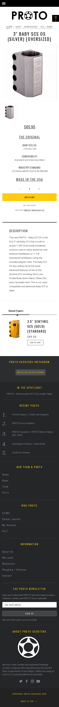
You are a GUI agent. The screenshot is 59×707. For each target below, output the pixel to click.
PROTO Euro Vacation (23, 423)
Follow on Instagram (32, 372)
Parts (5, 492)
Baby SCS (27, 210)
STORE (6, 513)
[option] (29, 73)
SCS (42, 27)
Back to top (28, 701)
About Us (7, 551)
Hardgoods (31, 27)
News (5, 480)
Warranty (8, 557)
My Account (9, 525)
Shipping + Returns (14, 569)
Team (5, 486)
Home (9, 27)
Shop (18, 27)
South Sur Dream (21, 452)
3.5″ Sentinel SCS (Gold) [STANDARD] (38, 326)
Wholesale (8, 563)
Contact (7, 575)
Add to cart (30, 197)
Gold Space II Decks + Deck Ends (28, 443)
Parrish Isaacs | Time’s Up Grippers (30, 414)
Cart (5, 531)
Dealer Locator (11, 519)
